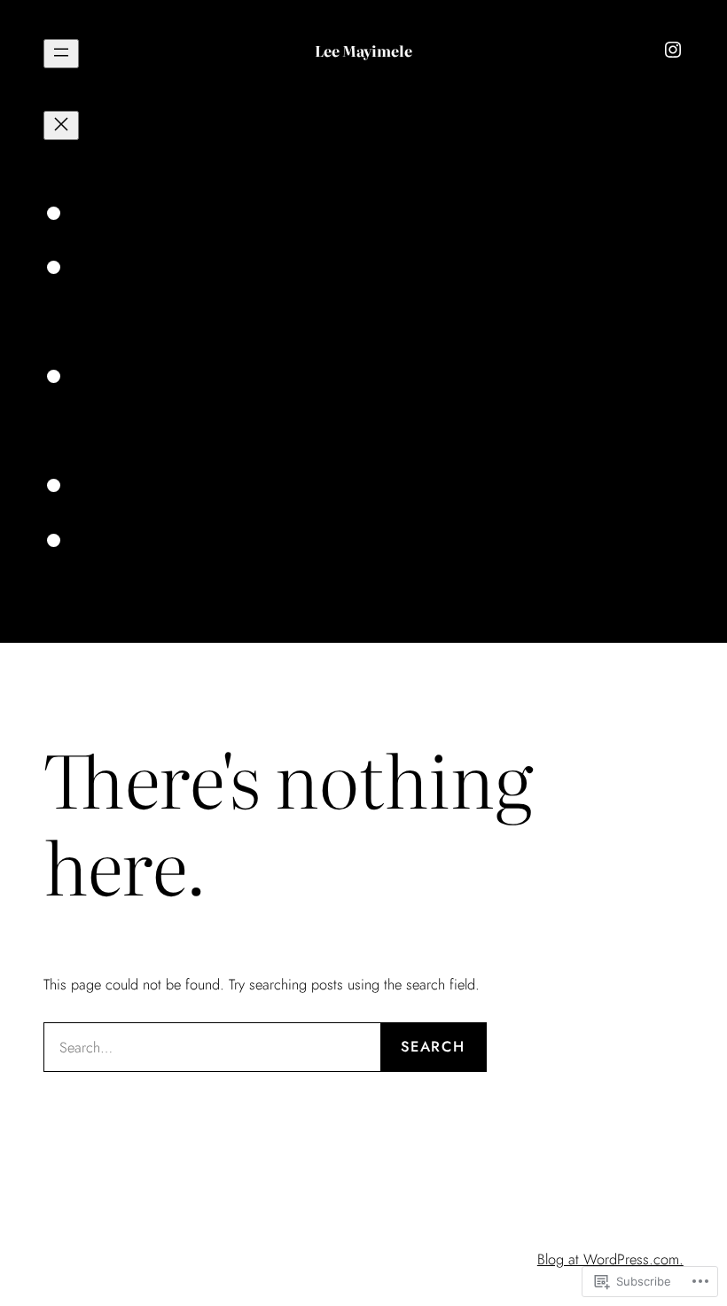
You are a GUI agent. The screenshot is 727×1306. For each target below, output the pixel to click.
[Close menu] (61, 125)
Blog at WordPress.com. (610, 1259)
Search (433, 1046)
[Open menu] (61, 53)
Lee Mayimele (363, 50)
